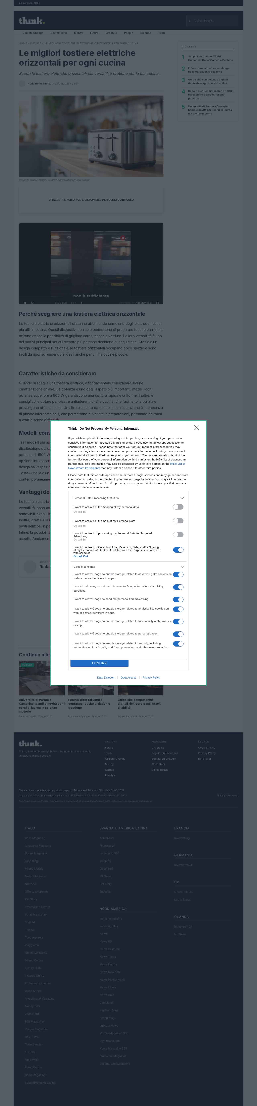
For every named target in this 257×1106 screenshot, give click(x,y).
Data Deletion (105, 677)
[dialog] (128, 553)
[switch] (178, 507)
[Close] (198, 429)
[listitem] (128, 498)
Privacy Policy (151, 677)
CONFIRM (99, 663)
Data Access (128, 677)
